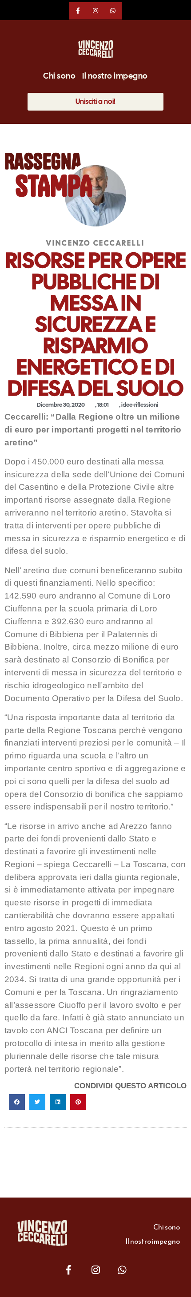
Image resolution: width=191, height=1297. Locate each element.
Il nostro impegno (115, 75)
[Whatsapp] (113, 11)
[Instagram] (95, 11)
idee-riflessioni (139, 405)
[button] (17, 1102)
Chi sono (59, 75)
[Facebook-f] (78, 11)
